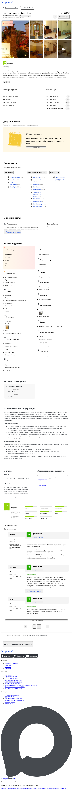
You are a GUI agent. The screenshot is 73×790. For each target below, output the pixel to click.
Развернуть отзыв (35, 591)
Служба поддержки (11, 676)
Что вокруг (9, 172)
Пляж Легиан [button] (36, 198)
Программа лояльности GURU (15, 687)
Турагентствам (9, 696)
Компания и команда (11, 663)
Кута (24, 635)
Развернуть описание (13, 232)
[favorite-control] (55, 17)
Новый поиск (28, 8)
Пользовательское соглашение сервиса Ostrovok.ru (21, 685)
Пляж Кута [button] (36, 184)
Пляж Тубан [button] (13, 187)
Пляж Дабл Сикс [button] (37, 206)
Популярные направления (13, 680)
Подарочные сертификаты (13, 688)
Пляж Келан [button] (13, 180)
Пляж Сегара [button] (36, 187)
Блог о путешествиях (11, 678)
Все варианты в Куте (11, 8)
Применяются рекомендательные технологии (52, 788)
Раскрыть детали (38, 537)
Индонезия (17, 635)
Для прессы (8, 668)
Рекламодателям (10, 702)
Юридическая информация (13, 682)
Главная (9, 635)
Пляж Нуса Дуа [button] (37, 201)
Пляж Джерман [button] (37, 177)
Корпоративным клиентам (13, 698)
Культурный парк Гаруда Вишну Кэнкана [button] (37, 194)
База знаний (8, 675)
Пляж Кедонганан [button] (15, 177)
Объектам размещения (12, 695)
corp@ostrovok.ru (42, 479)
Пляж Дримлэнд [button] (37, 204)
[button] (15, 39)
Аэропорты (54, 172)
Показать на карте (25, 16)
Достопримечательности (36, 172)
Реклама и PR (9, 703)
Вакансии (8, 667)
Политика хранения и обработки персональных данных (19, 788)
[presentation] (16, 527)
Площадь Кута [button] (37, 189)
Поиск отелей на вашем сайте (14, 700)
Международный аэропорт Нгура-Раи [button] (60, 179)
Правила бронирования (12, 683)
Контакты (8, 665)
